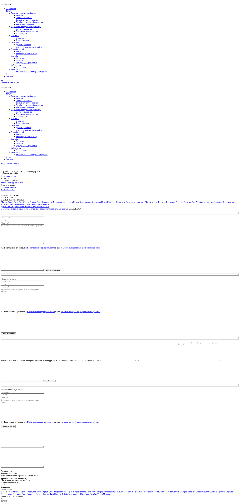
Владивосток (47, 202)
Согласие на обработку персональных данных (48, 209)
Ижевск (45, 204)
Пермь (104, 202)
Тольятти (162, 202)
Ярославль (19, 204)
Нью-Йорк (24, 207)
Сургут (33, 202)
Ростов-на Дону (8, 204)
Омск (128, 202)
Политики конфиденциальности (41, 248)
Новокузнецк (228, 202)
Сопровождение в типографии (29, 47)
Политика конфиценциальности (14, 209)
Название (20, 38)
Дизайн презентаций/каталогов (29, 22)
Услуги (9, 11)
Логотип (19, 15)
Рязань (27, 204)
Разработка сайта (18, 49)
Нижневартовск (138, 202)
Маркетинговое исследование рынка (32, 72)
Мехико (46, 207)
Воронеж (180, 202)
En (2, 80)
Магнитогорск (151, 202)
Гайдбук (19, 60)
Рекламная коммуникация (27, 31)
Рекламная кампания (25, 24)
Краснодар (96, 202)
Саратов (34, 204)
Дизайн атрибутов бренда (27, 20)
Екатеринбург (190, 202)
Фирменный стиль (24, 18)
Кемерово (111, 202)
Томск (119, 202)
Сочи (39, 202)
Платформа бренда (24, 29)
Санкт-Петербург (15, 202)
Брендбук (15, 56)
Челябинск (201, 202)
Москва (4, 202)
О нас (8, 74)
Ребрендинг (16, 65)
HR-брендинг (22, 33)
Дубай (4, 207)
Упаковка (15, 42)
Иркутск (210, 202)
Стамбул (33, 207)
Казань (76, 202)
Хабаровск (58, 202)
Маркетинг (15, 69)
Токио (40, 207)
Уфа (124, 202)
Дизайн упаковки (23, 45)
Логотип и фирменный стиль (23, 13)
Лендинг (20, 51)
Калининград (86, 202)
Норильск (218, 202)
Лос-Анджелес (13, 207)
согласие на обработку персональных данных (80, 248)
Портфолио (11, 9)
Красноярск (68, 202)
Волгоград (171, 202)
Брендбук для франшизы (26, 63)
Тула (40, 204)
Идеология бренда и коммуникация (26, 27)
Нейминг (15, 36)
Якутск (26, 202)
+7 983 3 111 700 (8, 189)
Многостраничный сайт (26, 54)
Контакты (10, 76)
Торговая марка (22, 40)
